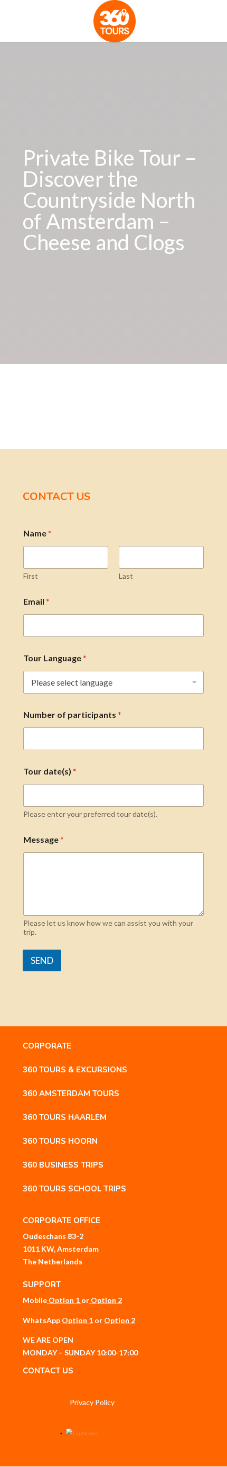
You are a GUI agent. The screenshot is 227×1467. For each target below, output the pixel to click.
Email (36, 601)
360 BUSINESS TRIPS (63, 1165)
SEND (42, 960)
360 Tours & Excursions (75, 1069)
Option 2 (106, 1300)
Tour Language (55, 658)
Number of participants (72, 714)
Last (126, 575)
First (30, 575)
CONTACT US (48, 1370)
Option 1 (64, 1300)
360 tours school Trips (74, 1188)
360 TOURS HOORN (60, 1141)
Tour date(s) (50, 771)
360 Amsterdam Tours (71, 1093)
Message (43, 839)
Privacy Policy (92, 1402)
